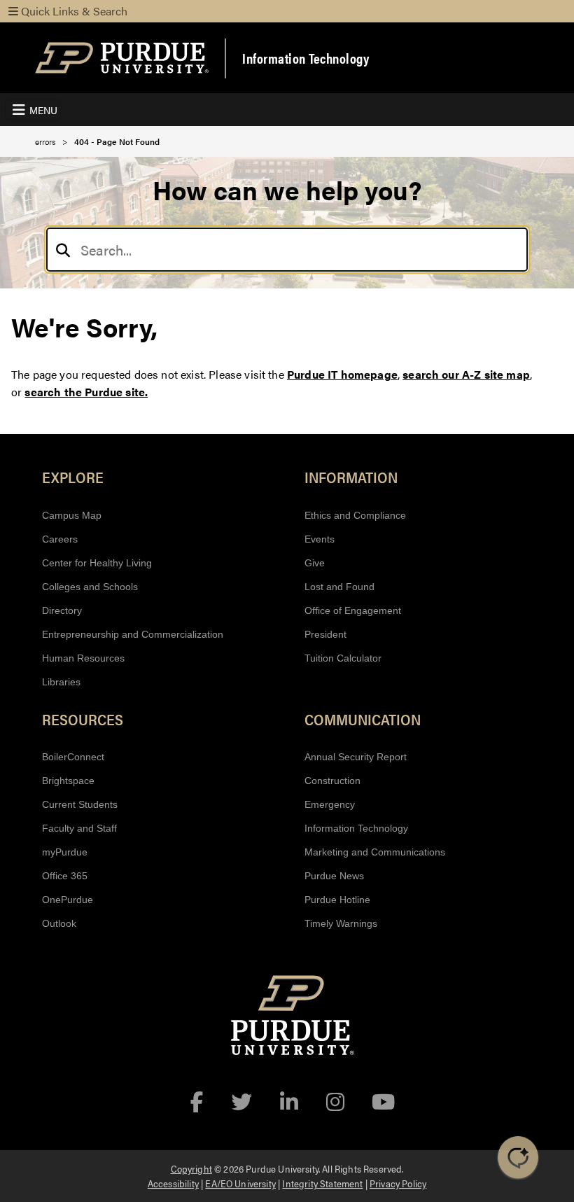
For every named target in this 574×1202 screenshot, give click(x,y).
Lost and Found (339, 586)
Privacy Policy (398, 1183)
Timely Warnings (340, 923)
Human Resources (83, 658)
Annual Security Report (355, 756)
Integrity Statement (322, 1183)
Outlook (59, 923)
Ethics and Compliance (355, 515)
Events (319, 539)
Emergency (329, 804)
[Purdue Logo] (122, 58)
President (325, 634)
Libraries (61, 681)
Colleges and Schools (90, 586)
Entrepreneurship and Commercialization (132, 634)
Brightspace (68, 780)
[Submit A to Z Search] (63, 250)
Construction (332, 780)
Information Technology (305, 58)
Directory (62, 610)
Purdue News (334, 875)
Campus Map (72, 515)
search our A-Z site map (466, 374)
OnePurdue (67, 899)
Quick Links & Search (72, 11)
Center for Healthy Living (97, 562)
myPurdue (65, 852)
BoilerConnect (73, 756)
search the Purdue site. (86, 392)
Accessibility (173, 1183)
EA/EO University (240, 1183)
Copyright (191, 1168)
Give (314, 562)
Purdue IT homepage (342, 374)
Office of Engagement (352, 610)
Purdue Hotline (337, 899)
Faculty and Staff (79, 828)
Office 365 (65, 875)
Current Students (80, 804)
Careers (60, 539)
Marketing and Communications (374, 852)
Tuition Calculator (343, 658)
